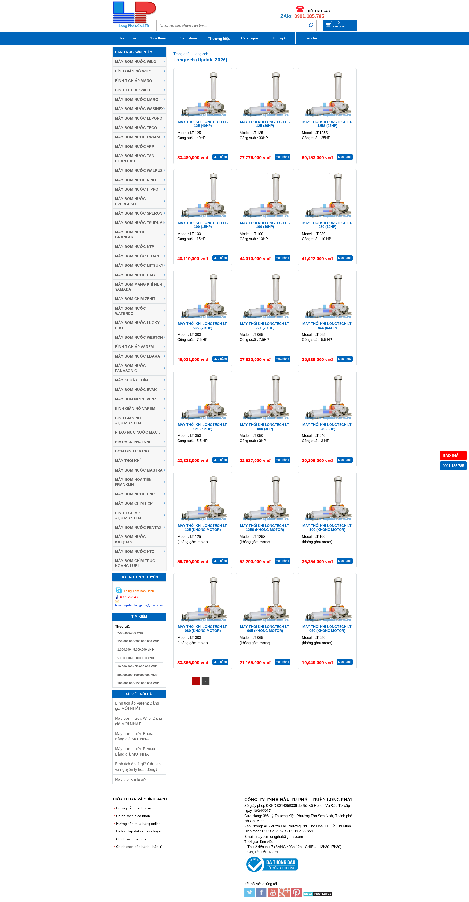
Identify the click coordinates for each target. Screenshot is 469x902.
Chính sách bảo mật (131, 839)
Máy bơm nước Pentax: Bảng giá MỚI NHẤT (135, 751)
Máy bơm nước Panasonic (130, 368)
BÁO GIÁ (450, 455)
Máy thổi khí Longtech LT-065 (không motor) (265, 629)
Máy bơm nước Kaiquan (130, 539)
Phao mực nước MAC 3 (137, 432)
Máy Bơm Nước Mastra (139, 470)
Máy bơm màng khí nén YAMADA (138, 286)
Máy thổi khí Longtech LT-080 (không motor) (203, 629)
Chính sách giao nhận (133, 816)
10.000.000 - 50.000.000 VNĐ (137, 666)
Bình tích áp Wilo (132, 90)
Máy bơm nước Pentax (138, 527)
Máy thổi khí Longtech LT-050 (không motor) (327, 629)
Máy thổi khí (127, 461)
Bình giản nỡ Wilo (133, 71)
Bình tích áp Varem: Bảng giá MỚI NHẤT (137, 706)
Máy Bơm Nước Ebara (137, 356)
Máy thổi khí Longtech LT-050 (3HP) (265, 427)
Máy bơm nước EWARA (137, 137)
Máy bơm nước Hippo (136, 189)
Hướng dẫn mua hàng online (138, 824)
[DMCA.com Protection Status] (318, 895)
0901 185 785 (453, 466)
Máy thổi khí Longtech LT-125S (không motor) (265, 528)
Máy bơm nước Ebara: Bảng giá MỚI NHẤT (134, 736)
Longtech (200, 54)
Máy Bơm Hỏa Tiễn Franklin (133, 482)
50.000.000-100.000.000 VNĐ (137, 674)
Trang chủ (127, 38)
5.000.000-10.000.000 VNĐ (135, 658)
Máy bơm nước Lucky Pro (137, 325)
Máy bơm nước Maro (136, 99)
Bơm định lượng (132, 451)
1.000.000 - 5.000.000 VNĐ (135, 649)
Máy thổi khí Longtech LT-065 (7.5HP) (265, 326)
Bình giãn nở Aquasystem (128, 420)
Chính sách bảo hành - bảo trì (139, 847)
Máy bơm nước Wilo (135, 62)
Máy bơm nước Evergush (130, 201)
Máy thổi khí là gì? (130, 779)
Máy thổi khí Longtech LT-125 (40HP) (203, 124)
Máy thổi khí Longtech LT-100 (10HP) (265, 225)
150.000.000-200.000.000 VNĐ (138, 641)
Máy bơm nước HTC (134, 551)
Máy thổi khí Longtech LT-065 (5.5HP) (327, 326)
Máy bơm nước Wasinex (139, 109)
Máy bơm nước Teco (136, 128)
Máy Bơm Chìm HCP (134, 503)
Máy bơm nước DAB (135, 275)
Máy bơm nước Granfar (130, 234)
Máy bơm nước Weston (139, 337)
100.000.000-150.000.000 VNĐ (138, 683)
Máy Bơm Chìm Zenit (135, 299)
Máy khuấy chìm (131, 380)
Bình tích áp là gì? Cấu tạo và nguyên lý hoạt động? (138, 766)
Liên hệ (311, 38)
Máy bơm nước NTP (134, 247)
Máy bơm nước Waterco (130, 311)
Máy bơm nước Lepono (138, 118)
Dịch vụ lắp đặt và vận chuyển (139, 831)
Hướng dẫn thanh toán (133, 808)
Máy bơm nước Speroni (139, 213)
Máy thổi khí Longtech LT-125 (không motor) (203, 528)
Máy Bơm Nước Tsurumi (139, 223)
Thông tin (280, 38)
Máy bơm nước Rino (135, 180)
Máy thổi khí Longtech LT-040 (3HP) (327, 427)
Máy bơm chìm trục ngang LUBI (135, 563)
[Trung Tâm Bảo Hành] (118, 590)
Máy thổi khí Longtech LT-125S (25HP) (327, 124)
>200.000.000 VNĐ (130, 633)
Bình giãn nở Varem (135, 408)
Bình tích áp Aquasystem (128, 515)
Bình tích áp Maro (133, 81)
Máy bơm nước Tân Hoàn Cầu (134, 158)
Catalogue (249, 38)
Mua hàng (220, 157)
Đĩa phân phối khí (132, 442)
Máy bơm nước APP (134, 146)
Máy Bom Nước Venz (135, 399)
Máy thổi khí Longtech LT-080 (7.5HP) (203, 326)
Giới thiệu (158, 38)
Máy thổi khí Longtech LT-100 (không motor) (327, 528)
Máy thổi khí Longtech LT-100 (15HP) (203, 225)
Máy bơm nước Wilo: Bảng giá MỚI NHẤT (138, 721)
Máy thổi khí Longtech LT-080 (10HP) (327, 225)
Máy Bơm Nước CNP (135, 494)
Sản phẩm (188, 38)
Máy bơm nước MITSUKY (139, 265)
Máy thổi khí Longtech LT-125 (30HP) (265, 124)
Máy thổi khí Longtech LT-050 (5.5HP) (203, 427)
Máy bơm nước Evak (136, 390)
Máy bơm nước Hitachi (138, 256)
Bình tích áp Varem (134, 347)
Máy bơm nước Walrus (139, 170)
